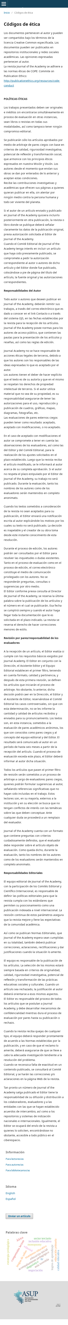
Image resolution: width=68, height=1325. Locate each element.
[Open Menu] (4, 4)
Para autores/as (14, 1164)
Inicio (7, 12)
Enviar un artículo (19, 1216)
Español (11, 1199)
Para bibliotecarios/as (18, 1170)
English (10, 1193)
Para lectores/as (15, 1159)
